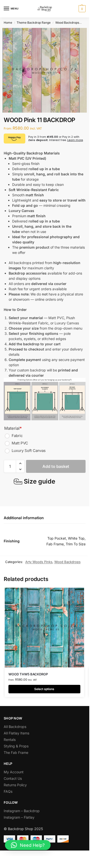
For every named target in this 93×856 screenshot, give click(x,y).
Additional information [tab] (24, 517)
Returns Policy (15, 785)
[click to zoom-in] (44, 70)
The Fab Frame (16, 752)
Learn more (75, 140)
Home (8, 22)
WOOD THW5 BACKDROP (28, 674)
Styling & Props (16, 746)
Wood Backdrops (67, 22)
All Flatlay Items (16, 733)
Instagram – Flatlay (19, 817)
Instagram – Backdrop (22, 811)
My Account (14, 772)
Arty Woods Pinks (38, 562)
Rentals (10, 739)
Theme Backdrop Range (34, 22)
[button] (81, 8)
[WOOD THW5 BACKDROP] (44, 627)
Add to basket (55, 466)
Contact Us (13, 778)
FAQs (8, 791)
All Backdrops (15, 726)
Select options (44, 689)
